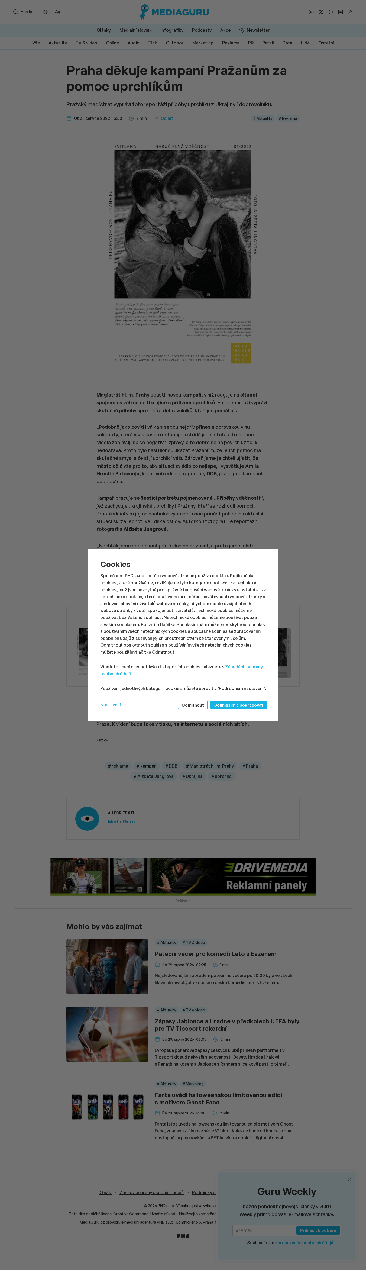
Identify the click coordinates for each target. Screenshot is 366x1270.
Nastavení (110, 704)
